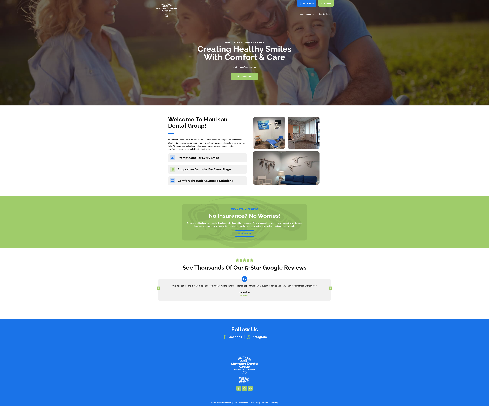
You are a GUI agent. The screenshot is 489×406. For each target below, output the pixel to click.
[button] (158, 288)
